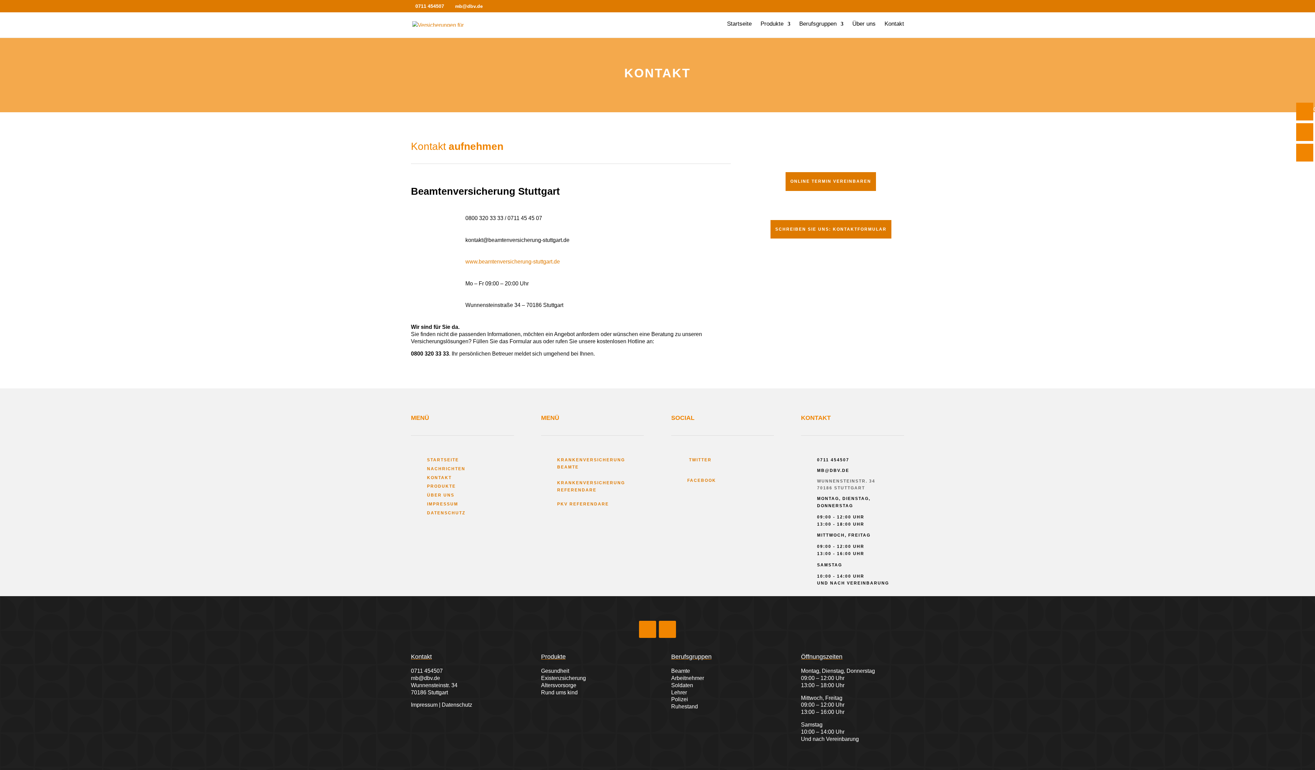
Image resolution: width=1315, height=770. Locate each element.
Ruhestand (684, 706)
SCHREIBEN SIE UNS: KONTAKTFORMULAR (831, 229)
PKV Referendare (583, 504)
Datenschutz (446, 513)
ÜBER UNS (440, 495)
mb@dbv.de (425, 678)
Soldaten (682, 685)
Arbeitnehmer (687, 678)
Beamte (680, 671)
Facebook (701, 480)
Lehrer (679, 692)
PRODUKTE (441, 486)
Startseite (739, 24)
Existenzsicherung (563, 678)
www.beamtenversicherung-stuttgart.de (512, 262)
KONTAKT (439, 477)
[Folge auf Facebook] (647, 629)
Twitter (699, 460)
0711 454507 (427, 671)
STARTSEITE (443, 460)
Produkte (772, 24)
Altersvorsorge (558, 685)
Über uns (864, 24)
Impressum (442, 504)
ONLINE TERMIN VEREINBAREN (830, 181)
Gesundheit (555, 671)
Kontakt (894, 24)
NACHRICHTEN (446, 468)
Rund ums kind (559, 692)
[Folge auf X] (667, 629)
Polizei (679, 699)
